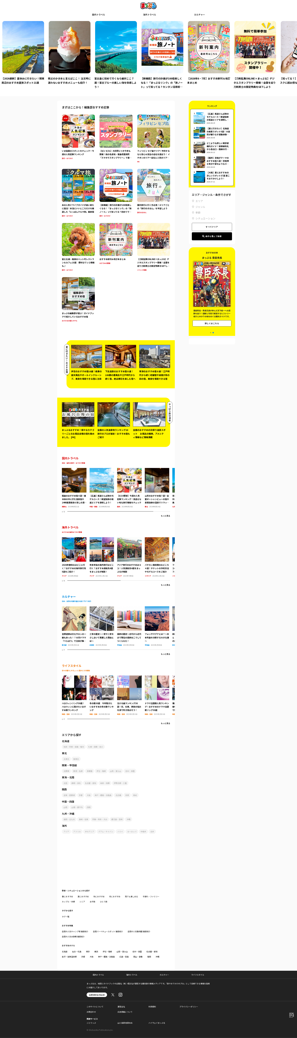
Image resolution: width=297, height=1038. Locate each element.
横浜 (96, 951)
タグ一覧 (65, 916)
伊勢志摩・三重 (120, 783)
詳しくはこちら (212, 323)
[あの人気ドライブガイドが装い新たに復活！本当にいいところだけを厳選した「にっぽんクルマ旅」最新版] (78, 193)
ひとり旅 (103, 901)
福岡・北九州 (69, 819)
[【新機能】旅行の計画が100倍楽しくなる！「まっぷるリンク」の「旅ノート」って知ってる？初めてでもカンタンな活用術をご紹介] (115, 193)
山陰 (65, 807)
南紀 (135, 795)
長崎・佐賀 (83, 819)
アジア (64, 576)
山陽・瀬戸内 (77, 807)
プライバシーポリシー (188, 1006)
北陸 (65, 783)
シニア (82, 901)
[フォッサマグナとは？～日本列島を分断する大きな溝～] (157, 608)
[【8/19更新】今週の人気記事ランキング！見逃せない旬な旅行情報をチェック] (129, 470)
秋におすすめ (99, 896)
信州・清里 (130, 771)
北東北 (66, 759)
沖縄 (128, 819)
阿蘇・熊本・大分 (99, 819)
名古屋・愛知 (90, 783)
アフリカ (77, 831)
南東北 (64, 506)
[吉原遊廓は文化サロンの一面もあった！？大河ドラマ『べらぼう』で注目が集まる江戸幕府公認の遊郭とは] (74, 608)
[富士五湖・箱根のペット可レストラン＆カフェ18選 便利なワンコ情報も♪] (78, 247)
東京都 (64, 645)
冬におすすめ (114, 896)
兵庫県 (92, 645)
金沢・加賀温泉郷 (69, 956)
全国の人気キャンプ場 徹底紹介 (75, 931)
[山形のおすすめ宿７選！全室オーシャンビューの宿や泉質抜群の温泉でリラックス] (157, 470)
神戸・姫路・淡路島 (103, 795)
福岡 (149, 956)
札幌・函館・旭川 (95, 746)
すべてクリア (212, 227)
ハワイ (120, 831)
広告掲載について (125, 1011)
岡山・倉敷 (138, 956)
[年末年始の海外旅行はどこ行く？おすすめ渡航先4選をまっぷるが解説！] (102, 539)
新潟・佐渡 (78, 771)
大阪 (88, 795)
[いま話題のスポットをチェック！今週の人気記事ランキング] (78, 139)
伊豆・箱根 (101, 771)
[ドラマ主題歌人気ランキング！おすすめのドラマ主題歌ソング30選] (157, 677)
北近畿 (118, 795)
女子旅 (92, 901)
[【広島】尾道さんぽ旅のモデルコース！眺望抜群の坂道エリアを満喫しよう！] (102, 470)
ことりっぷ (91, 1022)
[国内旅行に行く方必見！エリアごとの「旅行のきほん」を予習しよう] (153, 193)
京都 (81, 795)
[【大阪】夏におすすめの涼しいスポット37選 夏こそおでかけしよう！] (212, 177)
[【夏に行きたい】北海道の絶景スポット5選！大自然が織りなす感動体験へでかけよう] (212, 133)
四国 (88, 807)
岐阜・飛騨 (105, 783)
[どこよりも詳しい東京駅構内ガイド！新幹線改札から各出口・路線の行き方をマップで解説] (212, 147)
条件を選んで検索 (213, 236)
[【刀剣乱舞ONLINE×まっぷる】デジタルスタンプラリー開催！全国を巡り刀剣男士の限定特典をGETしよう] (153, 247)
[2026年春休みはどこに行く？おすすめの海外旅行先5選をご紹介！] (74, 539)
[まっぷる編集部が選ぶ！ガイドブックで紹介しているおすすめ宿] (78, 299)
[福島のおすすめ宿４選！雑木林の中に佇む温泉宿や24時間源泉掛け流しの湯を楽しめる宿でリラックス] (74, 470)
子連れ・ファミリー (151, 896)
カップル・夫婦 (68, 901)
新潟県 (174, 645)
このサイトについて (95, 1006)
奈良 (127, 795)
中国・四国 (93, 506)
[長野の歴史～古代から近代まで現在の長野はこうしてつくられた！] (129, 608)
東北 (146, 506)
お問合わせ (91, 1011)
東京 (88, 951)
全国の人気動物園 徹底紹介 (139, 931)
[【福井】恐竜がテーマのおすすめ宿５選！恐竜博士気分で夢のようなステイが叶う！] (212, 162)
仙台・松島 (76, 951)
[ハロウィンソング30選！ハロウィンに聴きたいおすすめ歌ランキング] (74, 677)
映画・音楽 (66, 714)
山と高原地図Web (125, 1022)
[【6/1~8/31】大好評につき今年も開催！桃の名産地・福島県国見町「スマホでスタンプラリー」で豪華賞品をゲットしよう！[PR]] (115, 139)
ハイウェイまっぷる (156, 1022)
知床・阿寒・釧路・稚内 (74, 746)
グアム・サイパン (105, 831)
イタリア (148, 576)
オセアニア (89, 831)
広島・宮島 (124, 956)
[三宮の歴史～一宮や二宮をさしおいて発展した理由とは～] (102, 608)
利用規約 (152, 1006)
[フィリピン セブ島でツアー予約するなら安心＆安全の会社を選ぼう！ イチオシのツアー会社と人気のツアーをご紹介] (153, 139)
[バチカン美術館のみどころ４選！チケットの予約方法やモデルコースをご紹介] (157, 539)
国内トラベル (98, 14)
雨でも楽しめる (131, 896)
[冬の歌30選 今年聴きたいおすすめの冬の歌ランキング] (102, 677)
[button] (210, 332)
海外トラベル (149, 14)
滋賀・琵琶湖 (69, 795)
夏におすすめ (83, 896)
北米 (152, 831)
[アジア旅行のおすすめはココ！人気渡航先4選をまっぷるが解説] (129, 539)
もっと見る (165, 515)
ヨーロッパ (131, 831)
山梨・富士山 (115, 771)
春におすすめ (67, 896)
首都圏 (89, 771)
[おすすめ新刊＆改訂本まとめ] (115, 247)
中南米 (143, 831)
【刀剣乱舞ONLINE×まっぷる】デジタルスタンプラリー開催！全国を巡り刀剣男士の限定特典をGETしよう (208, 83)
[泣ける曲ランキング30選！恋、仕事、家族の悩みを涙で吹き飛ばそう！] (129, 677)
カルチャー (199, 14)
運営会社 (121, 1006)
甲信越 (119, 645)
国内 (118, 506)
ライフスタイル (197, 974)
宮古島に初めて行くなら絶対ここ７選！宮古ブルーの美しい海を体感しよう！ (69, 83)
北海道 (64, 951)
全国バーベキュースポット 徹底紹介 (108, 931)
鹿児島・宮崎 (117, 819)
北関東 (66, 771)
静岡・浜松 (76, 783)
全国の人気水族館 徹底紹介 (73, 936)
